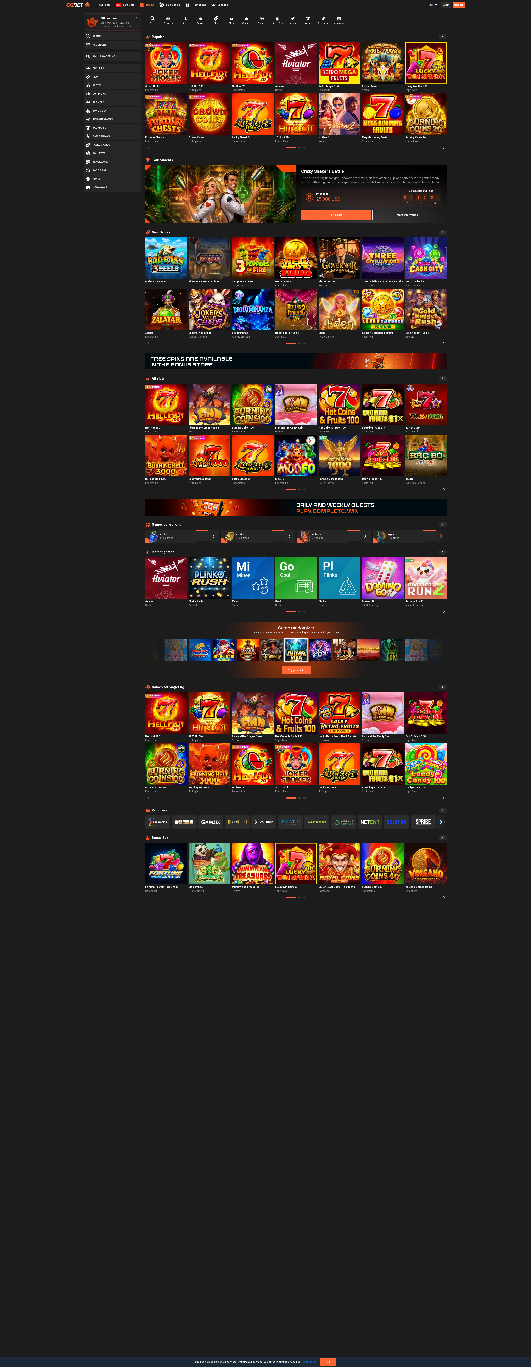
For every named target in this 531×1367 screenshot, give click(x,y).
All (442, 36)
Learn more (309, 1362)
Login (446, 5)
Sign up (458, 5)
